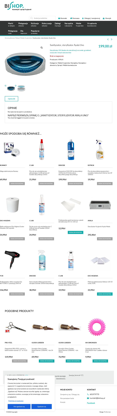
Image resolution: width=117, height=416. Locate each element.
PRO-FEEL (8, 343)
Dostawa (75, 18)
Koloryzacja (47, 24)
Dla (23, 32)
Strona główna (9, 38)
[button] (42, 48)
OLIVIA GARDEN (38, 343)
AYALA (60, 59)
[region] (30, 393)
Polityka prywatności (15, 401)
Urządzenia (92, 24)
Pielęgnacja (23, 24)
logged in (20, 118)
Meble (79, 24)
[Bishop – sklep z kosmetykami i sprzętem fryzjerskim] (18, 6)
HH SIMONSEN (91, 343)
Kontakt (64, 18)
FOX (1, 276)
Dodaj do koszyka (75, 232)
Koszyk (108, 18)
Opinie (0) (11, 99)
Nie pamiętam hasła (67, 398)
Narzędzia (69, 24)
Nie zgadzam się (19, 406)
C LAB (31, 165)
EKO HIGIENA (5, 221)
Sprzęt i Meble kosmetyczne (67, 65)
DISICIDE (61, 165)
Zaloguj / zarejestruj (92, 18)
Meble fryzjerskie (26, 38)
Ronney (3, 165)
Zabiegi (58, 24)
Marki (11, 24)
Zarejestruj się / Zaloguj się (69, 394)
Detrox (91, 165)
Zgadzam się (41, 406)
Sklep (17, 38)
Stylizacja (35, 24)
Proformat (107, 412)
